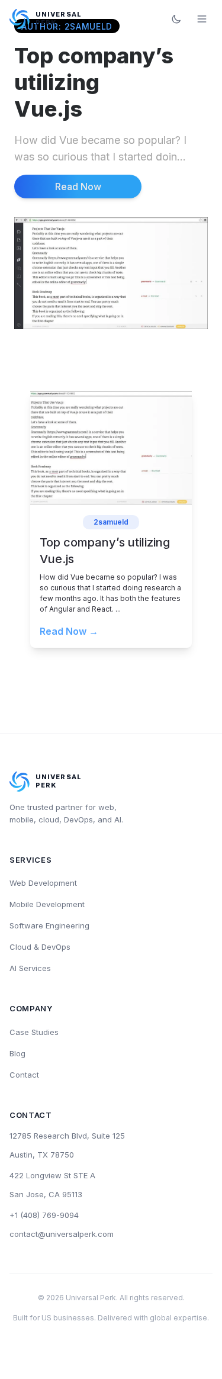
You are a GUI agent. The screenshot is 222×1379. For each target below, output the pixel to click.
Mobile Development (47, 904)
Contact (24, 1074)
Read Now (78, 186)
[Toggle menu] (202, 19)
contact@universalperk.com (61, 1234)
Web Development (43, 883)
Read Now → (69, 631)
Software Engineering (49, 925)
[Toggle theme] (176, 19)
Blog (17, 1053)
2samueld (111, 521)
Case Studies (34, 1032)
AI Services (30, 968)
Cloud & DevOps (39, 947)
